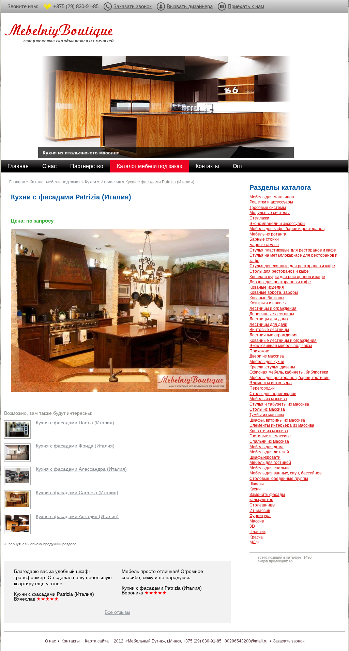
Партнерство (86, 166)
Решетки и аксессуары (271, 202)
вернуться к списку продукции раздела (42, 544)
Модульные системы (269, 212)
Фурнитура (260, 515)
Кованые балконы (266, 298)
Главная (18, 166)
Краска (256, 537)
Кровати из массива (268, 430)
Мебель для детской (269, 452)
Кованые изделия (266, 287)
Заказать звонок (132, 6)
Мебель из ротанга (267, 234)
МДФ (254, 542)
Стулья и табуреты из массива (279, 404)
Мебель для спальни (269, 468)
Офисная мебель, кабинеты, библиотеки (288, 372)
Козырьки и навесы (268, 303)
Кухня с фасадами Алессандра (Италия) (81, 469)
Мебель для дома (266, 446)
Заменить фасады (267, 494)
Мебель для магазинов (271, 197)
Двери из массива (266, 356)
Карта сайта (97, 641)
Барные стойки (264, 239)
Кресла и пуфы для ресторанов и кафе (287, 276)
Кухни (90, 182)
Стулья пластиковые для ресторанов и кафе (292, 250)
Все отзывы (117, 612)
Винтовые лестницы (269, 329)
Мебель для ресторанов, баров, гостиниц (289, 377)
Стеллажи (259, 218)
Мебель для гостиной (270, 462)
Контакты (207, 166)
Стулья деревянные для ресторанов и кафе (292, 265)
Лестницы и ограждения (273, 308)
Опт (237, 166)
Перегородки (262, 388)
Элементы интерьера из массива (281, 425)
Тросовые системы (267, 207)
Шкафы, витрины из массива (277, 420)
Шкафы (256, 484)
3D (252, 526)
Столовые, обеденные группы (278, 478)
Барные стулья (264, 244)
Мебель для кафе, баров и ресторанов (286, 228)
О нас (49, 166)
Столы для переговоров (272, 393)
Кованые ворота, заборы (273, 292)
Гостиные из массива (270, 436)
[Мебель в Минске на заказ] (60, 35)
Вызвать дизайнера (190, 6)
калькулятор (261, 499)
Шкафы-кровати (264, 457)
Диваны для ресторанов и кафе (280, 281)
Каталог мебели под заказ (149, 166)
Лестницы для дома (268, 319)
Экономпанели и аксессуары (277, 223)
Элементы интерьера (270, 382)
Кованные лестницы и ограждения (283, 340)
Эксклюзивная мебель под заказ (280, 345)
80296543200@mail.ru (246, 641)
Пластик (257, 531)
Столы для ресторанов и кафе (279, 271)
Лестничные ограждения (273, 335)
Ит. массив (111, 182)
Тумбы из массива (266, 414)
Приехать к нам (246, 6)
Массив (256, 521)
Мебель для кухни (266, 361)
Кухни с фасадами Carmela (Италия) (77, 492)
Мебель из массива (268, 398)
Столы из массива (267, 409)
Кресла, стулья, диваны (272, 367)
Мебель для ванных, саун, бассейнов (285, 473)
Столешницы (262, 505)
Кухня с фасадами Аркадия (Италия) (77, 516)
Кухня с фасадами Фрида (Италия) (75, 446)
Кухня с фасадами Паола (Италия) (75, 422)
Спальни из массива (269, 441)
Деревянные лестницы (271, 314)
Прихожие (259, 351)
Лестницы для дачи (268, 324)
